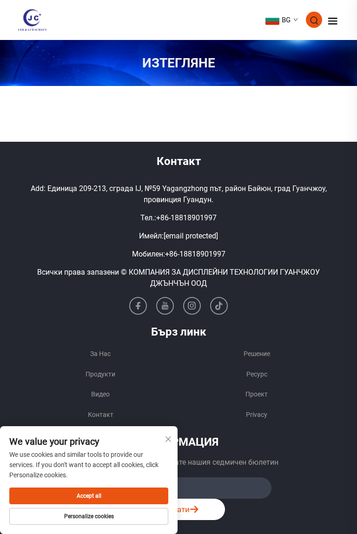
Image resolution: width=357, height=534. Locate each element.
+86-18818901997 (186, 217)
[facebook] (138, 306)
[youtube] (165, 306)
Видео (100, 394)
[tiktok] (219, 306)
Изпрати (174, 509)
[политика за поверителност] (256, 415)
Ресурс (256, 374)
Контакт (100, 414)
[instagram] (192, 306)
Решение (257, 353)
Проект (256, 394)
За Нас (100, 353)
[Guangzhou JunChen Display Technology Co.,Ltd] (32, 19)
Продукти (100, 374)
